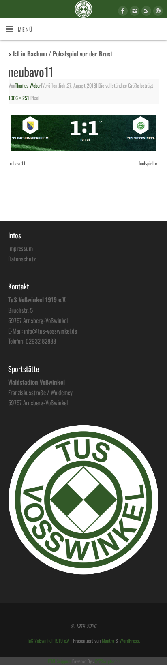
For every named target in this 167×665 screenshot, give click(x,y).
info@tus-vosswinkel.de (50, 330)
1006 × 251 (19, 98)
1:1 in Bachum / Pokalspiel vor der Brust (60, 53)
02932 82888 (41, 340)
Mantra (108, 640)
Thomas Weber (28, 85)
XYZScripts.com (107, 661)
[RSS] (145, 12)
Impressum (20, 248)
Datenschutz (22, 258)
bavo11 (19, 163)
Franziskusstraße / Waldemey (40, 392)
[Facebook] (122, 12)
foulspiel (146, 163)
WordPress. (130, 640)
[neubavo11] (83, 133)
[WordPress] (157, 12)
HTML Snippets (59, 661)
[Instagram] (133, 12)
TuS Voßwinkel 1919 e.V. (48, 640)
